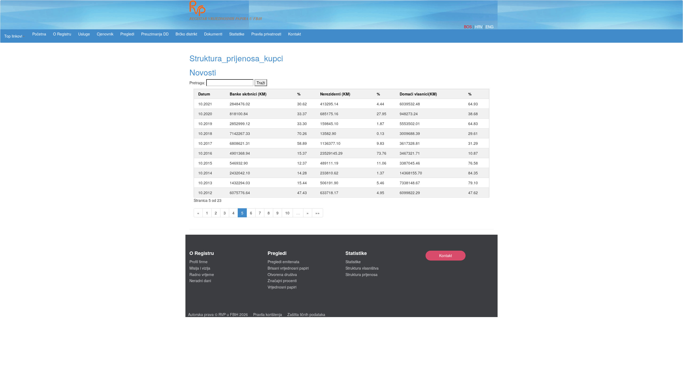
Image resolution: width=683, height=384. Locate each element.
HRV (479, 26)
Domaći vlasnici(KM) (418, 94)
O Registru (62, 34)
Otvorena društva (282, 274)
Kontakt (445, 255)
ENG (490, 26)
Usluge (84, 34)
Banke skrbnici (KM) (248, 94)
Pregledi (127, 34)
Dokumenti (213, 34)
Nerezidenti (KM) (335, 94)
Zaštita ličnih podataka (306, 314)
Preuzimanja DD (155, 34)
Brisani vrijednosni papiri (288, 268)
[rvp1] (197, 7)
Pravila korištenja (267, 314)
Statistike (236, 34)
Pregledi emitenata (283, 261)
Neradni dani (200, 280)
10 (287, 212)
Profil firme (198, 261)
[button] (14, 36)
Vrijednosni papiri (282, 287)
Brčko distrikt (186, 34)
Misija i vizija (199, 268)
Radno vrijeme (201, 274)
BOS (468, 26)
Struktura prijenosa (362, 274)
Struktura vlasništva (362, 268)
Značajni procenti (282, 280)
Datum (204, 94)
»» (317, 212)
